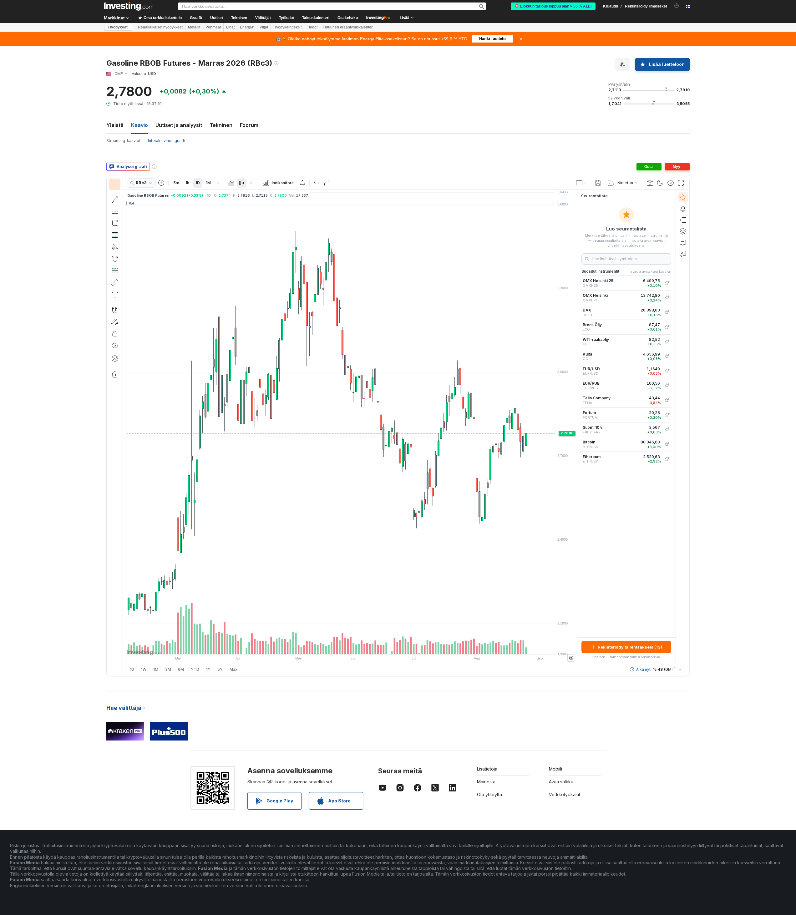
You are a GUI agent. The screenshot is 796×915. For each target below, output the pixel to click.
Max (233, 669)
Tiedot (312, 27)
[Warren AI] (683, 254)
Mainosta (486, 781)
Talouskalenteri (315, 18)
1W (143, 669)
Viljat (264, 27)
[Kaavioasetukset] (670, 183)
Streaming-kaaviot (123, 140)
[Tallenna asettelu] (598, 183)
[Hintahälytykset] (302, 183)
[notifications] (676, 6)
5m (176, 182)
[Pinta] (231, 183)
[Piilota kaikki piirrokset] (114, 345)
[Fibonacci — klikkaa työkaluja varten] (114, 235)
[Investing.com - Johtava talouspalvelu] (128, 6)
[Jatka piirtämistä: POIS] (114, 321)
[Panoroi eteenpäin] (358, 646)
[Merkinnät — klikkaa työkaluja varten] (114, 294)
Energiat (247, 27)
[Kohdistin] (114, 184)
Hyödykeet (118, 27)
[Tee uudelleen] (327, 183)
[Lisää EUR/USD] (666, 371)
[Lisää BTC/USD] (666, 444)
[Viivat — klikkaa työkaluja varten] (114, 199)
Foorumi (250, 125)
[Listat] (683, 220)
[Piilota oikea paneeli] (575, 426)
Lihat (230, 27)
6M (181, 669)
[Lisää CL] (666, 341)
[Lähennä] (341, 646)
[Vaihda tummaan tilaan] (660, 183)
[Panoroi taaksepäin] (350, 646)
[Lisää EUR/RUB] (666, 385)
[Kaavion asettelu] (581, 183)
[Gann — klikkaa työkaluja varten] (114, 247)
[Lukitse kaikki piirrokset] (114, 333)
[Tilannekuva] (650, 183)
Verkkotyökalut (564, 794)
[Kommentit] (683, 242)
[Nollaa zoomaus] (367, 646)
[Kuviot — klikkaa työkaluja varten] (114, 259)
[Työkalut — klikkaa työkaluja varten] (114, 282)
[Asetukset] (571, 658)
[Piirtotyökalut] (125, 426)
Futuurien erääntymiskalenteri (348, 27)
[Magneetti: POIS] (114, 310)
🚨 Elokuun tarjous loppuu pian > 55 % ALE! (553, 6)
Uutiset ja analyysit (178, 125)
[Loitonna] (333, 646)
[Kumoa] (316, 183)
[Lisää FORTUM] (666, 415)
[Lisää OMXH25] (666, 283)
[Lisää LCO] (666, 327)
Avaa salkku (561, 781)
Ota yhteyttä (489, 794)
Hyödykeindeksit (287, 27)
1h (187, 182)
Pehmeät (213, 27)
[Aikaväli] (218, 183)
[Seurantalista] (683, 197)
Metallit (194, 27)
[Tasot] (114, 358)
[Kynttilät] (241, 183)
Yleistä (115, 125)
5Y (220, 669)
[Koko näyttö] (681, 183)
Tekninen (221, 125)
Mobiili (555, 768)
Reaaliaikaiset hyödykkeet (160, 27)
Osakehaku (347, 18)
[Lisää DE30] (666, 312)
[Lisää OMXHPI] (666, 297)
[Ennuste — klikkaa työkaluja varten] (114, 270)
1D (197, 182)
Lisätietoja (487, 768)
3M (168, 669)
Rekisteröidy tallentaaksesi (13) (630, 647)
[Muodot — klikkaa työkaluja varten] (114, 223)
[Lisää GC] (666, 356)
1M (208, 182)
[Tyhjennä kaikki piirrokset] (114, 374)
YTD (195, 669)
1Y (208, 669)
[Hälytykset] (683, 209)
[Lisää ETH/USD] (666, 459)
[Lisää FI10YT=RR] (666, 429)
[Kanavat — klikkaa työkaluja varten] (114, 211)
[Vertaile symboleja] (161, 183)
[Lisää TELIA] (666, 400)
